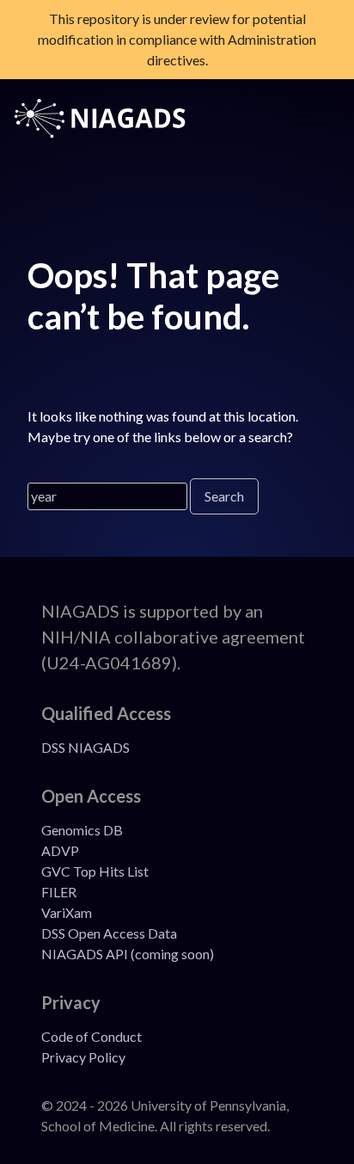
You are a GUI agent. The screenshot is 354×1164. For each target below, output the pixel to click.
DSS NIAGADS (85, 747)
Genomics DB (82, 830)
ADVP (60, 850)
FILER (58, 892)
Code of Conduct (91, 1036)
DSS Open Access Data (109, 933)
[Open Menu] (310, 119)
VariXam (66, 912)
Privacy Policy (83, 1057)
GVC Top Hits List (95, 871)
